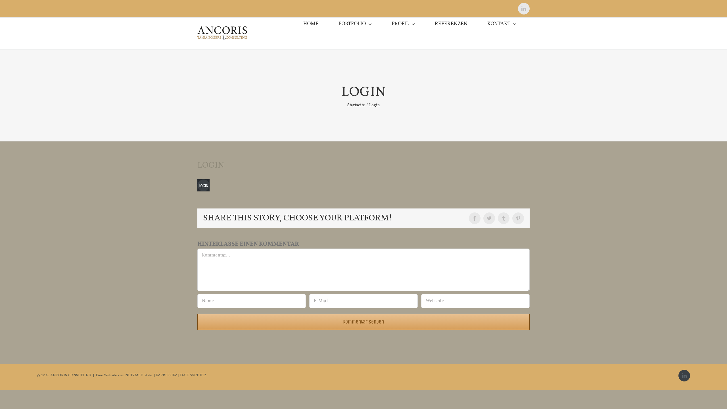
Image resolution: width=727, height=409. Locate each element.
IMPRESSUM (167, 375)
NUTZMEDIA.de (138, 375)
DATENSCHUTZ (193, 375)
